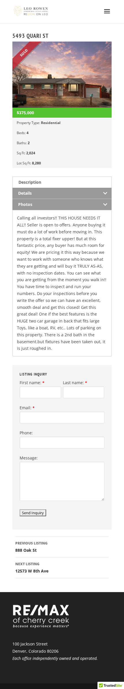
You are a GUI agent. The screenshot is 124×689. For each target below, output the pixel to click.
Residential (51, 122)
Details (25, 193)
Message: (29, 458)
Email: (27, 407)
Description (29, 182)
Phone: (26, 432)
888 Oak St (31, 547)
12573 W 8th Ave (31, 568)
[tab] (62, 182)
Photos (25, 204)
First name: (32, 382)
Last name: (75, 382)
